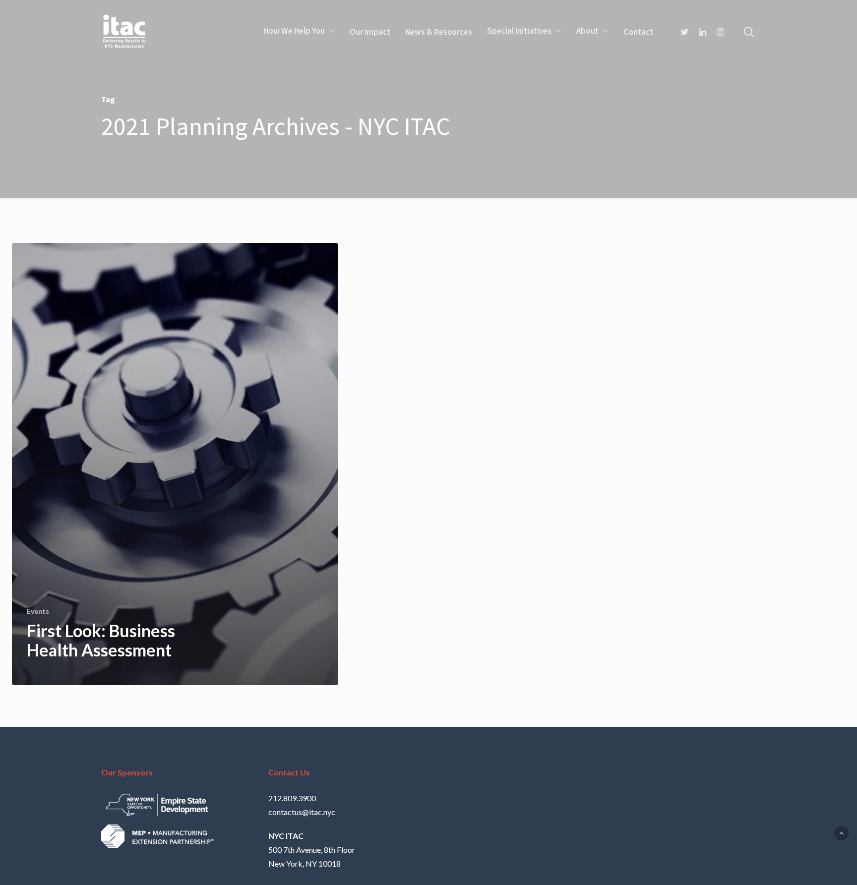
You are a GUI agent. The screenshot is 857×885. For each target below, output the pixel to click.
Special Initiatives (519, 31)
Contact (638, 31)
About (587, 31)
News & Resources (438, 31)
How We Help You (294, 31)
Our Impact (370, 31)
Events (38, 611)
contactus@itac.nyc (301, 812)
